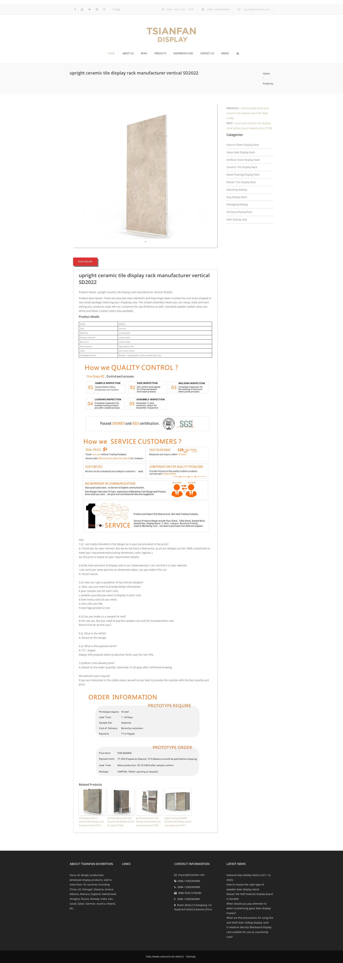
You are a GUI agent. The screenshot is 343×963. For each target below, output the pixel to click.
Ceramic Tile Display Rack (242, 167)
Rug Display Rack (237, 197)
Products (160, 53)
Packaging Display (237, 204)
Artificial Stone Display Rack (243, 159)
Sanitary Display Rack (239, 212)
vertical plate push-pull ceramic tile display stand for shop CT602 (120, 821)
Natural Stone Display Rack (243, 144)
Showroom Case (183, 53)
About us (128, 53)
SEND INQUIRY (85, 261)
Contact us (207, 53)
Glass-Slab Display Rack (241, 152)
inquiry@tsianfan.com (256, 9)
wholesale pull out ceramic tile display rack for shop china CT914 (91, 821)
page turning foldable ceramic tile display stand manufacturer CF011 (178, 821)
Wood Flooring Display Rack (243, 174)
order (225, 53)
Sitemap (190, 956)
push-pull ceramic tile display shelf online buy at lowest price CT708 (148, 821)
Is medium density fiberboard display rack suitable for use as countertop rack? (249, 931)
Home (111, 53)
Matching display (237, 189)
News (144, 53)
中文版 (116, 9)
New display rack (237, 219)
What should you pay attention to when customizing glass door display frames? (249, 908)
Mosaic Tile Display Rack (241, 182)
